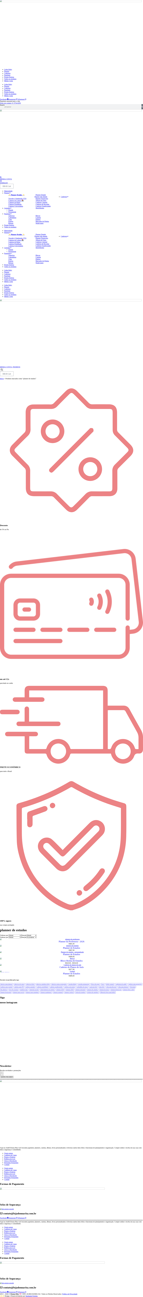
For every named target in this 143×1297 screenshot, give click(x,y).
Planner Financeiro (42, 198)
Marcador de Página (42, 221)
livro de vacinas (13, 989)
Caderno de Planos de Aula (72, 967)
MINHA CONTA (6, 179)
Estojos (10, 221)
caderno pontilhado (42, 987)
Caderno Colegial (41, 202)
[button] (1, 369)
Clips (10, 219)
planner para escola (18, 992)
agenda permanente (83, 984)
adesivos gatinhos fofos (43, 984)
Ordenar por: (4, 935)
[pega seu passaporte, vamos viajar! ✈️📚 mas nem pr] (14, 1023)
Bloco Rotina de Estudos (72, 960)
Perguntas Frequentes (11, 1163)
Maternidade (8, 191)
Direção (23, 935)
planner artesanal (80, 989)
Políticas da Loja (9, 1159)
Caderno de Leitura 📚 (16, 200)
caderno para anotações (135, 984)
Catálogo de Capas (10, 1155)
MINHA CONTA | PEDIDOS (10, 367)
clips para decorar (111, 987)
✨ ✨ (16, 195)
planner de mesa (104, 989)
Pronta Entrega (9, 77)
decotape (132, 987)
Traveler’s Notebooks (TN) (17, 198)
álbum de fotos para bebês (107, 992)
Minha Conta (8, 81)
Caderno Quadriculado (43, 206)
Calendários (12, 217)
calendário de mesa (82, 987)
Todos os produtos (10, 79)
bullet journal (110, 984)
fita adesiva (4, 989)
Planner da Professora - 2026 (71, 941)
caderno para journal (6, 987)
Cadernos (7, 73)
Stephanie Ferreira (32, 1296)
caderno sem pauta (69, 987)
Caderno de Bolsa (14, 202)
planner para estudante (32, 992)
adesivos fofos (30, 984)
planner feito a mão (128, 989)
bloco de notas (95, 984)
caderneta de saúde (121, 984)
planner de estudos (92, 989)
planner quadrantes (46, 992)
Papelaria (7, 75)
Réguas (10, 223)
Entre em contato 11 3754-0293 (10, 103)
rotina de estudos (80, 992)
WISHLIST (4, 183)
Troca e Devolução (10, 1161)
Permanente (12, 212)
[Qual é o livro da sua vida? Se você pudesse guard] (71, 1024)
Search (2, 105)
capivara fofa (93, 987)
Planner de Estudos (71, 948)
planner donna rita (116, 989)
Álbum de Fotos (41, 200)
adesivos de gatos (19, 984)
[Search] (142, 106)
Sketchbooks (40, 208)
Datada (10, 210)
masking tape (24, 989)
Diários (38, 219)
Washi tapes (39, 223)
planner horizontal (6, 992)
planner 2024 (60, 989)
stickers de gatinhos (92, 992)
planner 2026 (70, 989)
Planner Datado (41, 195)
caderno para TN (19, 987)
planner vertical (69, 992)
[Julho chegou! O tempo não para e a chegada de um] (129, 1021)
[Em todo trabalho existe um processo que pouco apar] (100, 1019)
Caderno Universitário (15, 206)
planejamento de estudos (48, 989)
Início (2, 379)
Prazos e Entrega (9, 1157)
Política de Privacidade (69, 1294)
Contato (6, 1164)
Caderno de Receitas (42, 204)
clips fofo (101, 987)
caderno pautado (30, 987)
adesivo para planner (6, 984)
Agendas (7, 208)
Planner (6, 71)
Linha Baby (8, 69)
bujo (102, 984)
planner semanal (58, 992)
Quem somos (8, 1153)
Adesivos (11, 216)
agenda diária (72, 984)
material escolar (34, 989)
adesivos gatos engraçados (59, 984)
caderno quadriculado (56, 987)
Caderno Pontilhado (15, 204)
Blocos (38, 216)
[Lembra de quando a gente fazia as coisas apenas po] (43, 1034)
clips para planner (123, 987)
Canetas (38, 217)
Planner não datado (41, 197)
